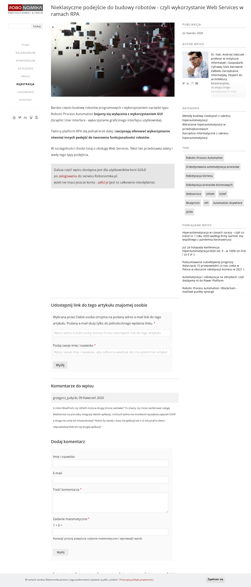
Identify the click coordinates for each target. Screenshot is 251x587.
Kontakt (25, 100)
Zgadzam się (215, 579)
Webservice (193, 194)
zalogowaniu (68, 176)
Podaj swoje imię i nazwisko (73, 345)
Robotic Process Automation (204, 158)
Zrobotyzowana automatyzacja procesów (212, 167)
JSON (189, 212)
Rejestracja (25, 84)
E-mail (57, 473)
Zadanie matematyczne (70, 519)
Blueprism (193, 203)
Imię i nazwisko (64, 456)
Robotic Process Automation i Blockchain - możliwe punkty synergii (209, 290)
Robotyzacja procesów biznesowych (209, 185)
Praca (25, 76)
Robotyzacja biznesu (199, 176)
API (206, 203)
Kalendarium (25, 53)
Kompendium (25, 60)
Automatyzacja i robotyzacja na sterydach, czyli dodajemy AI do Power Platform (213, 278)
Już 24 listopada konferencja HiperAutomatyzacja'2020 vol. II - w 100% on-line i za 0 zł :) (214, 250)
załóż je (103, 182)
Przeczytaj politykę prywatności (136, 579)
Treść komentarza (66, 489)
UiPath (210, 194)
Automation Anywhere (227, 203)
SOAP (222, 194)
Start (25, 45)
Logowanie (25, 92)
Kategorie (25, 68)
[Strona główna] (25, 11)
